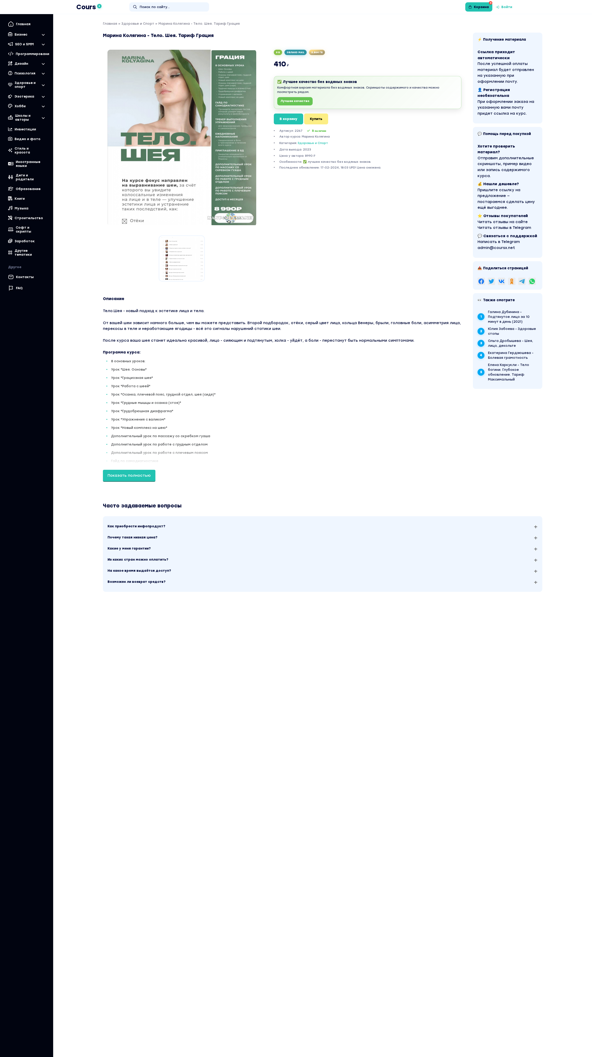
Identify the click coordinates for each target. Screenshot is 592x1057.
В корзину (288, 119)
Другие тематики (23, 253)
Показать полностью (129, 475)
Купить (316, 119)
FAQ (19, 288)
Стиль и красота (22, 150)
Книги (20, 199)
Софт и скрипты (23, 230)
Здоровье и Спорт (137, 24)
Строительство (29, 218)
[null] (481, 281)
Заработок (25, 241)
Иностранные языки (28, 164)
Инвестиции (25, 129)
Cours (88, 7)
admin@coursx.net (496, 248)
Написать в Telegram (499, 242)
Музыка (21, 208)
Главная (23, 24)
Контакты (25, 277)
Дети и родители (25, 177)
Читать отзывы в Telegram (504, 227)
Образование (28, 189)
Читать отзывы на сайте (503, 222)
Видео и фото (27, 139)
